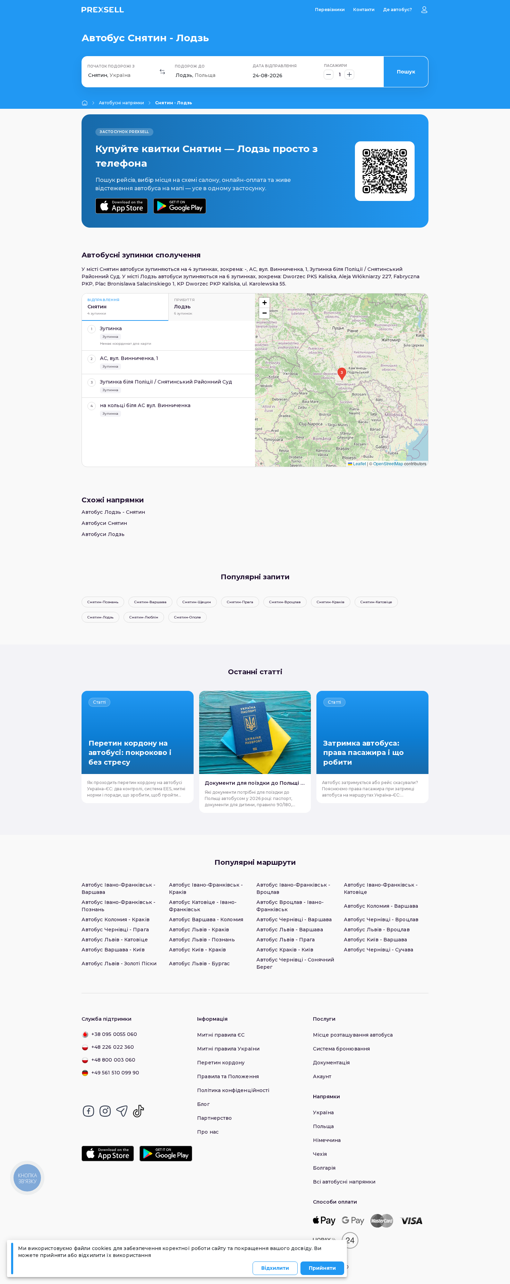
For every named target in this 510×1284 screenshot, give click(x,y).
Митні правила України (228, 1049)
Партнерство (214, 1118)
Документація (331, 1062)
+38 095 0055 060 (114, 1034)
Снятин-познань (102, 602)
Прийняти (322, 1268)
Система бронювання (341, 1049)
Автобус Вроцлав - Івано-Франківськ (290, 906)
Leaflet (359, 463)
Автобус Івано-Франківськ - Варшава (118, 888)
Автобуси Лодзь (103, 534)
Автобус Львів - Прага (285, 939)
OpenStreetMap (388, 463)
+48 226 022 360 (112, 1047)
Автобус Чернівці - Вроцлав (381, 919)
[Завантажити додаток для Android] (179, 206)
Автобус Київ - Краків (197, 950)
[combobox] (89, 75)
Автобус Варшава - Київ (113, 950)
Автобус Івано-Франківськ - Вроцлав (293, 888)
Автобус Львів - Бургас (199, 963)
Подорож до (190, 66)
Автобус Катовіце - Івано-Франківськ (203, 906)
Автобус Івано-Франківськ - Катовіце (381, 888)
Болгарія (324, 1168)
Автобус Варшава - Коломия (206, 919)
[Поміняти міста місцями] (162, 72)
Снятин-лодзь (100, 617)
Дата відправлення (275, 66)
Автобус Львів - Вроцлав (377, 929)
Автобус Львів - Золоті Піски (119, 963)
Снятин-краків (331, 602)
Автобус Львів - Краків (199, 929)
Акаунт (322, 1076)
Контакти (364, 9)
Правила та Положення (227, 1076)
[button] (341, 374)
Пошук (406, 72)
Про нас (208, 1132)
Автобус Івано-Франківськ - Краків (206, 888)
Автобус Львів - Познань (202, 939)
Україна (323, 1112)
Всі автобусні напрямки (344, 1182)
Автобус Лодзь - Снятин (113, 512)
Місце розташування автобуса (353, 1035)
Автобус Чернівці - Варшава (294, 919)
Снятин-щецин (196, 602)
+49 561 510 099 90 (115, 1073)
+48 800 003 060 (113, 1060)
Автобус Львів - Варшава (289, 929)
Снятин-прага (240, 602)
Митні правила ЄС (221, 1035)
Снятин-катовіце (376, 602)
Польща (323, 1126)
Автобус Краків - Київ (284, 950)
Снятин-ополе (187, 617)
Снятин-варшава (150, 602)
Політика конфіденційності (233, 1090)
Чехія (320, 1154)
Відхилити (275, 1268)
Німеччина (327, 1140)
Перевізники (330, 9)
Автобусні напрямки (121, 102)
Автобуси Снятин (104, 523)
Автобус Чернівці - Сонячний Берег (295, 963)
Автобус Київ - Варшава (375, 939)
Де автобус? (397, 9)
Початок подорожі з (111, 66)
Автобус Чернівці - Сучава (378, 950)
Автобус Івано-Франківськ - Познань (118, 906)
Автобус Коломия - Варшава (381, 906)
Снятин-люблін (143, 617)
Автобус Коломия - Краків (116, 919)
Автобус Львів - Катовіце (115, 939)
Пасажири (335, 65)
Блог (203, 1104)
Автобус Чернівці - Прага (115, 929)
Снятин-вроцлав (285, 602)
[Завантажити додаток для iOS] (121, 206)
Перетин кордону (221, 1062)
